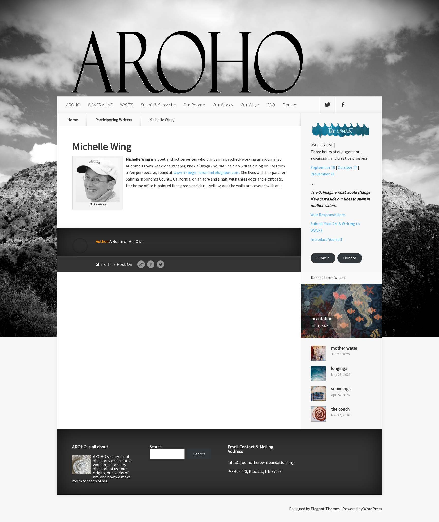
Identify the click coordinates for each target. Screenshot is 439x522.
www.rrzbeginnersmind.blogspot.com (206, 172)
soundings (341, 389)
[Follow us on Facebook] (343, 105)
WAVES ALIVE (100, 105)
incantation (321, 318)
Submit (323, 257)
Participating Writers (113, 120)
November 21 (323, 173)
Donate (289, 105)
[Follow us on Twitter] (327, 105)
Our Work (221, 105)
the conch (340, 409)
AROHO (73, 105)
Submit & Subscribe (158, 105)
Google (141, 264)
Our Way (248, 105)
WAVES (126, 105)
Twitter (160, 264)
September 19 (323, 167)
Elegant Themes (325, 508)
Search (156, 446)
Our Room (192, 105)
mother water (344, 348)
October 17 (347, 167)
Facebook (151, 264)
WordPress (372, 508)
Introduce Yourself (326, 239)
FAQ (271, 105)
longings (339, 368)
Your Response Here (328, 214)
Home (72, 120)
